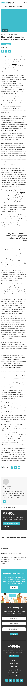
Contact (14, 666)
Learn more (6, 526)
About (25, 2)
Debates (15, 6)
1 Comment (6, 44)
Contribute (14, 663)
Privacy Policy (14, 676)
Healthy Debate (7, 3)
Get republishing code (11, 523)
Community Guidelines (14, 670)
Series (21, 6)
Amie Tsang (14, 34)
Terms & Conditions (14, 673)
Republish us (14, 656)
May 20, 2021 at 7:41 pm (15, 553)
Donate (14, 587)
